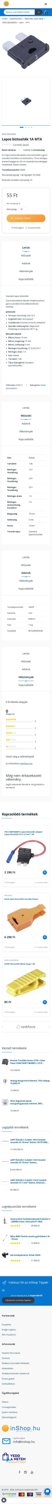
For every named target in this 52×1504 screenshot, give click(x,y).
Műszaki (26, 255)
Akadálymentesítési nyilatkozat (15, 1373)
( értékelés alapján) (21, 144)
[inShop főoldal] (6, 3)
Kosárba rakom (22, 218)
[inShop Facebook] (19, 1472)
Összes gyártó (8, 1378)
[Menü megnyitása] (45, 4)
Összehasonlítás (34, 227)
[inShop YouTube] (32, 1472)
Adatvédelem (7, 1368)
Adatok (26, 263)
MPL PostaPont (9, 1334)
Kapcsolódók (26, 279)
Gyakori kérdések (9, 1412)
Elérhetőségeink (9, 1417)
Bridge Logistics (9, 1329)
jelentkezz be (26, 763)
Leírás (26, 247)
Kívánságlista (19, 227)
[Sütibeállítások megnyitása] (3, 1500)
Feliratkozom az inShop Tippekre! (18, 1300)
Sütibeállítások (8, 1383)
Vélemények (26, 271)
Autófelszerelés (16, 19)
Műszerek (8, 895)
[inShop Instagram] (25, 1472)
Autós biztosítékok (9, 22)
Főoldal (4, 19)
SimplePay (6, 1324)
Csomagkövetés (9, 1407)
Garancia (6, 1358)
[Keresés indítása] (39, 12)
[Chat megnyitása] (47, 1491)
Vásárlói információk (11, 1353)
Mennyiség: (12, 209)
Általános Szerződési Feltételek (15, 1363)
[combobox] (19, 12)
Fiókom (5, 1402)
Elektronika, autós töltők (34, 19)
